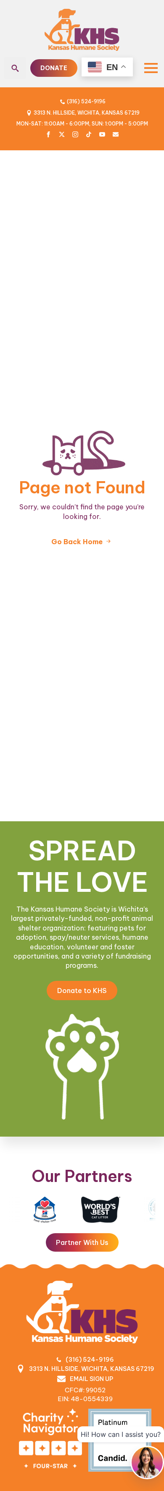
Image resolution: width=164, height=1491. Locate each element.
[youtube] (102, 134)
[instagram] (75, 134)
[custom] (62, 134)
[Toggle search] (15, 68)
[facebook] (48, 134)
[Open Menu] (151, 68)
